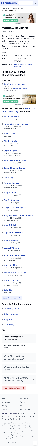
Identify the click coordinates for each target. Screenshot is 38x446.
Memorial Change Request (12, 388)
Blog (21, 406)
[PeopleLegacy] (9, 3)
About (4, 398)
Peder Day (8, 178)
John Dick (8, 290)
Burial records (6, 8)
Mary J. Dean (10, 192)
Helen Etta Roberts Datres (16, 124)
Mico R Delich (10, 225)
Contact (4, 409)
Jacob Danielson (11, 116)
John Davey (9, 133)
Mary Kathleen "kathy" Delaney (18, 215)
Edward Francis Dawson (15, 168)
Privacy (4, 406)
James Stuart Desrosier (15, 273)
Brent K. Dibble (11, 280)
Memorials (24, 398)
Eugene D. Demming (13, 233)
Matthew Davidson (18, 8)
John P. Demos (11, 240)
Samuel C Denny (11, 248)
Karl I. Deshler (10, 265)
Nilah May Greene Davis (15, 160)
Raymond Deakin (12, 183)
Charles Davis (10, 141)
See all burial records (10, 298)
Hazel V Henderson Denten (16, 255)
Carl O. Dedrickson (12, 200)
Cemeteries (6, 402)
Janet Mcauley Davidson (15, 84)
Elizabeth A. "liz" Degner (15, 208)
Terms (22, 402)
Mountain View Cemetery (20, 88)
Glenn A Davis (10, 151)
